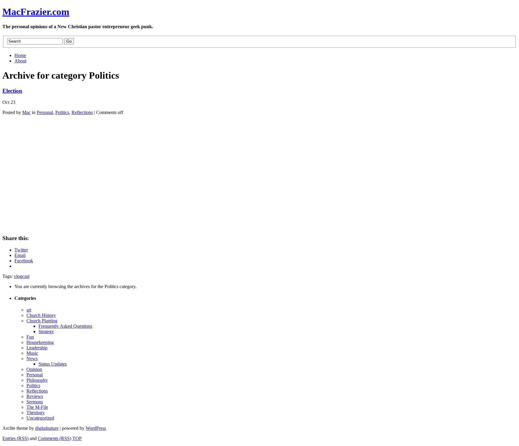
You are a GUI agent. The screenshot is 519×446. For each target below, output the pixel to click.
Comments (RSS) (54, 438)
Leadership (36, 347)
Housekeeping (40, 342)
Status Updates (52, 363)
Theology (35, 412)
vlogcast (21, 276)
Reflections (82, 112)
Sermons (34, 401)
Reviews (34, 396)
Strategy (46, 331)
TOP (77, 438)
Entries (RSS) (15, 438)
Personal (45, 112)
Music (32, 353)
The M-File (37, 407)
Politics (62, 112)
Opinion (34, 369)
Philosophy (37, 380)
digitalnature (47, 428)
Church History (41, 315)
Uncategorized (40, 417)
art (28, 309)
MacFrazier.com (35, 11)
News (32, 358)
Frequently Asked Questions (65, 326)
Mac (26, 112)
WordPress (96, 428)
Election (12, 91)
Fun (30, 336)
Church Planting (41, 320)
